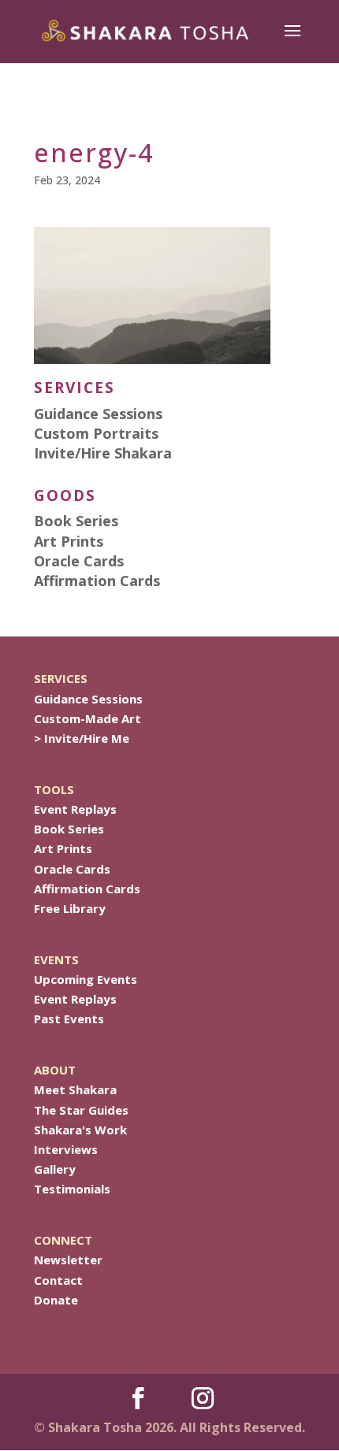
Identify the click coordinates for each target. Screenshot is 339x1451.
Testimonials (72, 1189)
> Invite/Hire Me (81, 738)
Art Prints (63, 848)
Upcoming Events (85, 979)
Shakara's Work (80, 1129)
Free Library (70, 908)
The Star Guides (81, 1110)
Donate (56, 1300)
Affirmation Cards (87, 888)
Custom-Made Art (87, 718)
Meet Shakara (75, 1089)
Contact (58, 1280)
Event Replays (75, 809)
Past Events (69, 1018)
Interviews (66, 1149)
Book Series (69, 829)
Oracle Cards (72, 869)
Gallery (55, 1169)
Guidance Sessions (88, 699)
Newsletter (68, 1259)
